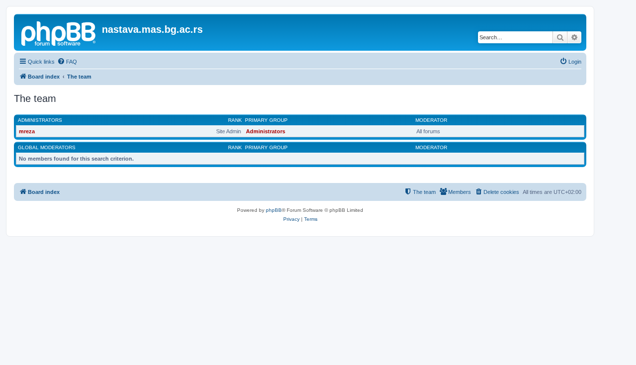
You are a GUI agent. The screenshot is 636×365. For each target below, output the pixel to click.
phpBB (274, 210)
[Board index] (59, 32)
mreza (27, 131)
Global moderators (47, 147)
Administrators (40, 120)
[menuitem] (67, 62)
